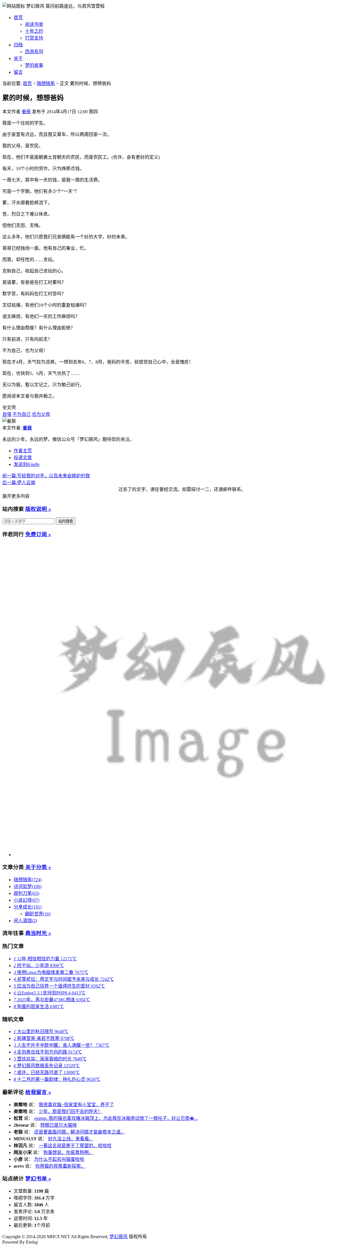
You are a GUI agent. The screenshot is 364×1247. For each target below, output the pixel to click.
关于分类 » (38, 867)
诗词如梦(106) (28, 886)
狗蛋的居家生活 (39, 1006)
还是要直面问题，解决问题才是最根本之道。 (79, 1132)
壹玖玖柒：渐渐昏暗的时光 (50, 1058)
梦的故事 (34, 65)
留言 (18, 72)
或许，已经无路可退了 (47, 1072)
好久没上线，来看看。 (71, 1138)
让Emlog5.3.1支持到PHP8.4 (49, 992)
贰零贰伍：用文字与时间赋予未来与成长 (64, 979)
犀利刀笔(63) (26, 893)
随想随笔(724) (28, 879)
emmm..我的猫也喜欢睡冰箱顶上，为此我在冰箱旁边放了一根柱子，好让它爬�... (116, 1118)
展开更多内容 (16, 496)
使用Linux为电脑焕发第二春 (51, 972)
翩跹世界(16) (38, 913)
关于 (18, 58)
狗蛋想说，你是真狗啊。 (68, 1152)
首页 (18, 17)
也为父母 (41, 414)
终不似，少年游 (39, 965)
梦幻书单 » (38, 1179)
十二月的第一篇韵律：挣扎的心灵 (57, 1079)
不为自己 (22, 414)
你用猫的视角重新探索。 (60, 1166)
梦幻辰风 (36, 6)
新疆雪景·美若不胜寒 (44, 1038)
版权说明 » (38, 509)
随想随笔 (46, 83)
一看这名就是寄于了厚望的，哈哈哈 (75, 1145)
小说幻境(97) (26, 900)
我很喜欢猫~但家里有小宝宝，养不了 (76, 1104)
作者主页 (23, 450)
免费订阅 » (38, 534)
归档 (18, 44)
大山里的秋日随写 (41, 1031)
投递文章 (23, 457)
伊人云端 (18, 482)
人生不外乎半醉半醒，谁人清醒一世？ (61, 1045)
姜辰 (26, 111)
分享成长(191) (28, 907)
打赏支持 (34, 38)
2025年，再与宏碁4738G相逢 (52, 999)
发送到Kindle (27, 464)
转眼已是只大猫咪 (58, 1125)
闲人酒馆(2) (25, 920)
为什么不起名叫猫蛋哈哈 (59, 1159)
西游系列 (34, 51)
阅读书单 (34, 24)
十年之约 (34, 31)
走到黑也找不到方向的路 (48, 1052)
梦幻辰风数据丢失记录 (47, 1065)
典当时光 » (38, 933)
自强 (6, 414)
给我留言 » (38, 1092)
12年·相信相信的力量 (45, 958)
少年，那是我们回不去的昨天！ (70, 1111)
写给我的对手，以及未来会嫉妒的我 (46, 475)
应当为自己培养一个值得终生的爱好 (59, 986)
